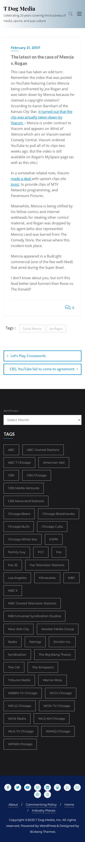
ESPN (53, 539)
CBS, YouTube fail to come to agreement (42, 369)
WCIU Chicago (61, 693)
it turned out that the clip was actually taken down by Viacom (41, 117)
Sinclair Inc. (62, 642)
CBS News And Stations (26, 501)
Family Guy (17, 552)
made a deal (21, 178)
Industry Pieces (43, 810)
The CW (14, 667)
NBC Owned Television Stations (32, 603)
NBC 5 (12, 590)
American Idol (54, 462)
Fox (59, 552)
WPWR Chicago (20, 744)
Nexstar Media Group (57, 629)
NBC (71, 578)
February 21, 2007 (25, 48)
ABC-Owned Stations (43, 450)
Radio (12, 642)
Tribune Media (19, 680)
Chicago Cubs (52, 526)
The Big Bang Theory (55, 654)
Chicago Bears (19, 514)
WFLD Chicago (19, 706)
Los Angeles (17, 578)
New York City (18, 629)
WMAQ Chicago (58, 731)
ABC (11, 450)
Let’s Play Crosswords (28, 355)
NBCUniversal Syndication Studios (34, 616)
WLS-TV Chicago (21, 731)
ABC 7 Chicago (19, 462)
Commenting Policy (41, 804)
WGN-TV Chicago (56, 706)
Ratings (35, 642)
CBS (11, 475)
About (13, 804)
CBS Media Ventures (23, 488)
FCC (41, 552)
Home (69, 804)
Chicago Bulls (18, 526)
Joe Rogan (56, 329)
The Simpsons (43, 667)
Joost (15, 184)
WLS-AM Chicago (51, 718)
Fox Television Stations (47, 565)
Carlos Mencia (32, 329)
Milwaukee (47, 578)
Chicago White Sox (22, 539)
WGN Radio (17, 718)
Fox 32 (12, 565)
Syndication (17, 654)
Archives (11, 411)
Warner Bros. (52, 680)
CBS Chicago (37, 475)
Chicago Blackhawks (58, 514)
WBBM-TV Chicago (22, 693)
